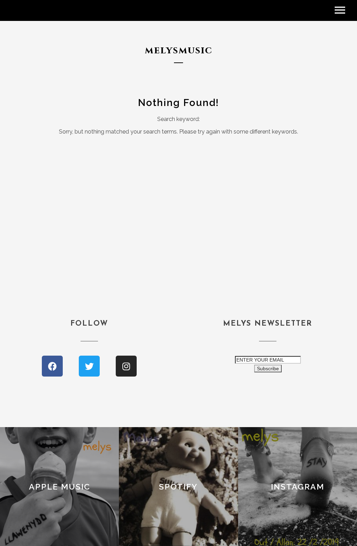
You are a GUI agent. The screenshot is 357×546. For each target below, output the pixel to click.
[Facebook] (52, 366)
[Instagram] (126, 366)
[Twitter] (89, 366)
